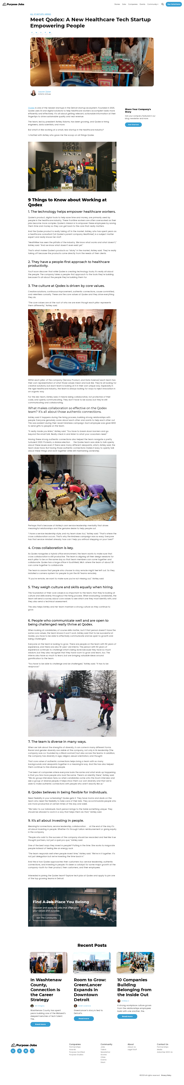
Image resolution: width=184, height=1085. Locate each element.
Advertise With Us (165, 1052)
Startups (39, 14)
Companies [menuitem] (132, 4)
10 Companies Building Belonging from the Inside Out (134, 987)
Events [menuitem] (142, 4)
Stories (104, 1054)
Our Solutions (173, 4)
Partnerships (75, 1047)
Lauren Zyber (44, 91)
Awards (72, 1049)
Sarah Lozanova (84, 1006)
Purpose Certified (77, 1052)
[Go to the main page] (13, 4)
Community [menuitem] (152, 4)
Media (159, 1049)
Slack (103, 1062)
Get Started (133, 125)
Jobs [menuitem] (124, 4)
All (31, 14)
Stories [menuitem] (117, 4)
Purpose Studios (76, 1054)
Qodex (31, 108)
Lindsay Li (125, 1001)
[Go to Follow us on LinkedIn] (13, 1051)
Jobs (103, 1047)
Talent (103, 1049)
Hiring (48, 14)
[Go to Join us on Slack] (19, 1051)
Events (104, 1060)
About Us (132, 1047)
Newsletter (105, 1052)
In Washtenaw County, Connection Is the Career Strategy (46, 989)
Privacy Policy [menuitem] (166, 1075)
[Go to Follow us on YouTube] (25, 1051)
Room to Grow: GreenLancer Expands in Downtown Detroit (90, 989)
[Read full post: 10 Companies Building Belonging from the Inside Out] (135, 962)
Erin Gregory (40, 1006)
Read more (40, 1024)
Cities (103, 1057)
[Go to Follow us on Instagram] (32, 1051)
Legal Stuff (132, 1049)
